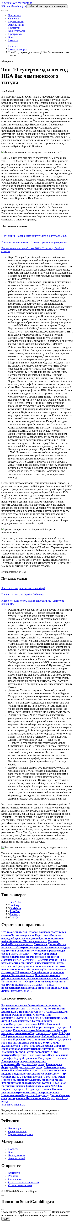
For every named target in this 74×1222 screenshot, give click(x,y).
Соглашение (15, 1179)
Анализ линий (16, 24)
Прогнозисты (16, 21)
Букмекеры (14, 15)
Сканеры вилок (17, 1131)
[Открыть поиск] (2, 10)
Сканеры (13, 18)
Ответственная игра (20, 1185)
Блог (11, 37)
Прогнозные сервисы (20, 1134)
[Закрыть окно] (2, 1195)
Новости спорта (17, 49)
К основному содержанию (16, 2)
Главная (13, 46)
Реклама (13, 1176)
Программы (15, 34)
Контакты (14, 1172)
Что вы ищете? (10, 1211)
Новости (13, 40)
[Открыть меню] (6, 10)
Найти (6, 1219)
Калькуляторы (16, 30)
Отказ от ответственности (23, 1182)
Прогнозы (14, 27)
